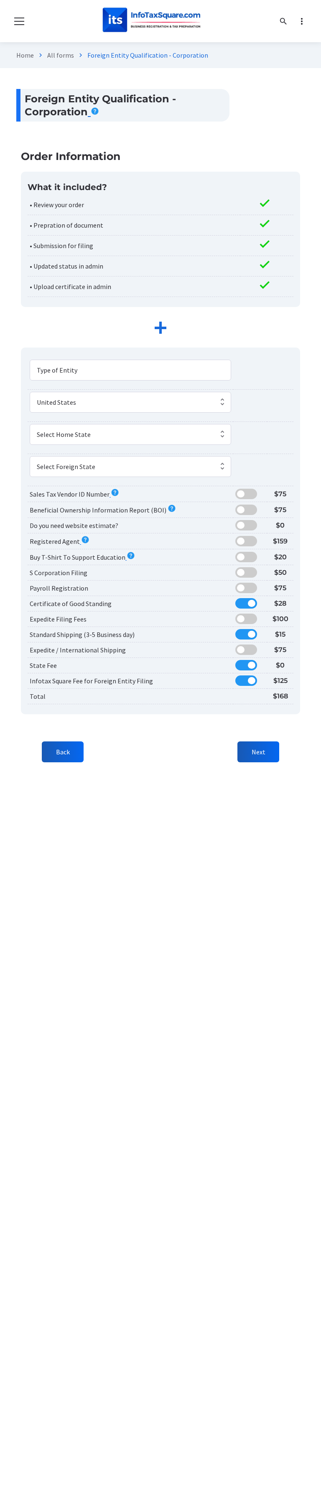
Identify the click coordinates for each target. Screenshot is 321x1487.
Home (25, 55)
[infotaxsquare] (151, 21)
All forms (60, 55)
